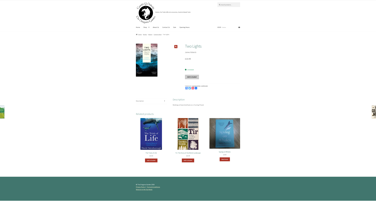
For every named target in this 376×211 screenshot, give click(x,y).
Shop (145, 27)
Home (138, 27)
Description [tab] (140, 101)
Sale (174, 27)
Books (145, 34)
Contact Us (166, 27)
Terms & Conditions (153, 187)
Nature (150, 34)
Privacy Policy (140, 187)
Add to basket (192, 77)
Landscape (204, 86)
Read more (224, 159)
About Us (156, 27)
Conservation (158, 34)
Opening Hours (184, 27)
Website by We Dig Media (144, 189)
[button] (175, 46)
